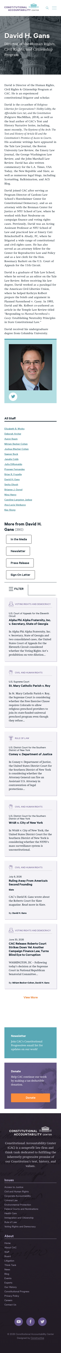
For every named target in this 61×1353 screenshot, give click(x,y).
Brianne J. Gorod (13, 489)
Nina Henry (10, 494)
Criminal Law (11, 1200)
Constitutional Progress (16, 1291)
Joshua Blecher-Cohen (16, 448)
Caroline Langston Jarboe (18, 499)
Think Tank (10, 1265)
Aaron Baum (11, 438)
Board (7, 1256)
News (7, 1269)
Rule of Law (10, 1222)
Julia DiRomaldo (13, 464)
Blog (6, 1273)
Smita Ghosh (11, 484)
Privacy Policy (11, 1295)
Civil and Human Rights (16, 1191)
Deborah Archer (12, 433)
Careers (8, 1300)
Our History (10, 1287)
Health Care (10, 1213)
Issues (9, 1180)
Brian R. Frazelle (13, 474)
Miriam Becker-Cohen (16, 443)
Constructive (37, 1337)
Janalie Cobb (11, 459)
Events (8, 1278)
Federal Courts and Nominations (21, 1208)
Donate (30, 1097)
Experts (8, 1282)
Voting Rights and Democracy (20, 1226)
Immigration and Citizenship (19, 1217)
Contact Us (10, 1304)
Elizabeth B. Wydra (14, 428)
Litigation (9, 1260)
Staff (6, 1251)
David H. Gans (12, 479)
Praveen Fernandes (14, 469)
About (9, 1236)
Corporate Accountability (17, 1195)
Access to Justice (13, 1187)
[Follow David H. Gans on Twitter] (13, 396)
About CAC (10, 1247)
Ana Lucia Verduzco (15, 504)
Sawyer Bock (11, 454)
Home (7, 1243)
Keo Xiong (9, 509)
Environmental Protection (17, 1204)
